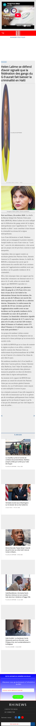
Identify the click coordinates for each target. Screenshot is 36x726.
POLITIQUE (4, 61)
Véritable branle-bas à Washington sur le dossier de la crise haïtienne (17, 504)
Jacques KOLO (9, 507)
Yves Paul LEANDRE (10, 646)
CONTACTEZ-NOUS (11, 709)
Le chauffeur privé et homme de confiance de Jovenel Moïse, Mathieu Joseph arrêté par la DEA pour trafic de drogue (17, 461)
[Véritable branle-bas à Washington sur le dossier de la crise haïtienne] (18, 485)
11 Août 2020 (18, 646)
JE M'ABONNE (18, 697)
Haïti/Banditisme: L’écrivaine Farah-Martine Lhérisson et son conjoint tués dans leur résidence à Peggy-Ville (18, 595)
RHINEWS (18, 704)
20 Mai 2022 (20, 554)
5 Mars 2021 (20, 466)
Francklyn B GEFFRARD (16, 132)
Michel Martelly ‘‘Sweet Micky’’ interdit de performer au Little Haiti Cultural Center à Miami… (18, 550)
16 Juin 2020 (20, 599)
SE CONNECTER (10, 712)
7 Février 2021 (16, 507)
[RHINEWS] (18, 32)
